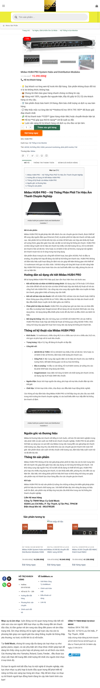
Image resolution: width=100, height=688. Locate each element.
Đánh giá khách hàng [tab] (68, 163)
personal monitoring (52, 147)
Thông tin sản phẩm (34, 186)
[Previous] (24, 543)
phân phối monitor (67, 147)
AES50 (26, 147)
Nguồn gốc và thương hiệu (36, 183)
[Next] (96, 543)
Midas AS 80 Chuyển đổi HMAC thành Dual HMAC (84, 550)
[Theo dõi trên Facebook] (4, 578)
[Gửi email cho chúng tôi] (9, 578)
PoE (75, 147)
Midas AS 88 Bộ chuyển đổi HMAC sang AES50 (58, 550)
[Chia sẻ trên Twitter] (32, 156)
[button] (3, 6)
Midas (33, 151)
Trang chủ (26, 30)
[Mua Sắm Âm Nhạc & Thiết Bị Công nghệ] (50, 6)
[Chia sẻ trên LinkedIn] (46, 156)
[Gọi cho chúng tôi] (4, 585)
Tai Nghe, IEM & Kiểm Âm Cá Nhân (44, 30)
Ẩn (57, 170)
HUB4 (42, 147)
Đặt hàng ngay (29, 565)
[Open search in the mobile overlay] (50, 17)
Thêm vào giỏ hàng (47, 127)
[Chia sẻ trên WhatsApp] (23, 156)
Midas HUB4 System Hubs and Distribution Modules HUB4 (34, 550)
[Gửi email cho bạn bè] (37, 156)
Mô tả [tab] (26, 163)
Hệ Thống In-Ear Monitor (69, 30)
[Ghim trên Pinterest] (42, 156)
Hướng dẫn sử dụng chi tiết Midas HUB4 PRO (43, 178)
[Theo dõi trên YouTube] (9, 585)
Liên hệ (43, 602)
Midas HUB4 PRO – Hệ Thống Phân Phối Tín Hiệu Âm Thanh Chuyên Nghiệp (54, 175)
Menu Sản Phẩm (12, 25)
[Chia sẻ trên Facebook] (28, 156)
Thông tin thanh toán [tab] (43, 163)
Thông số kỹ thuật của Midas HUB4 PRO (41, 180)
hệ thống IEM (35, 147)
